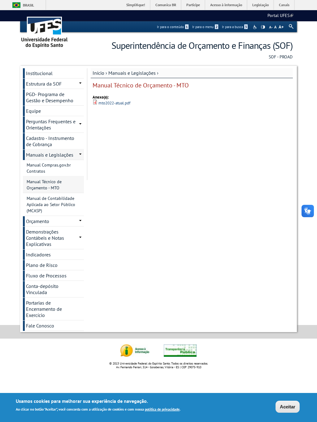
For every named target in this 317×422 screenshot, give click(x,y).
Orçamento (37, 221)
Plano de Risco (42, 265)
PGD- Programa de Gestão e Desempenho (49, 97)
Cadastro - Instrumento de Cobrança (50, 141)
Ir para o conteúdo (172, 27)
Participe (193, 4)
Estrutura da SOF (44, 84)
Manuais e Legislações (132, 73)
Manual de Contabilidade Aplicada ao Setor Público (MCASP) (51, 204)
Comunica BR (165, 4)
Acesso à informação (226, 4)
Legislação (260, 4)
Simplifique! (135, 4)
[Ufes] (44, 30)
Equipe (33, 111)
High (263, 27)
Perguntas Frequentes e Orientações (51, 124)
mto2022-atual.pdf (114, 103)
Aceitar (287, 406)
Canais (284, 4)
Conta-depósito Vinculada (42, 289)
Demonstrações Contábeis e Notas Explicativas (45, 238)
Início (98, 73)
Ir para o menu (205, 27)
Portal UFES (280, 15)
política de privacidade (162, 409)
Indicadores (38, 254)
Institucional (39, 73)
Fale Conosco (40, 326)
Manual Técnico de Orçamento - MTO (44, 185)
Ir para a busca (234, 27)
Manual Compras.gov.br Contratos (49, 168)
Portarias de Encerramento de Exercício (44, 309)
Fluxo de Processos (46, 275)
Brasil (28, 5)
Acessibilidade (255, 27)
